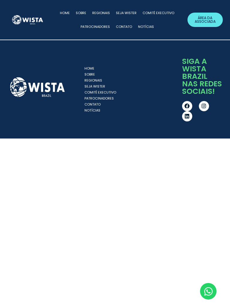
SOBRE (81, 12)
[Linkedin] (187, 116)
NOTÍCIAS (146, 26)
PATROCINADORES (95, 26)
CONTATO (124, 26)
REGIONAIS (101, 12)
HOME (65, 12)
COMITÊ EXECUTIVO (158, 12)
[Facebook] (187, 106)
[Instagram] (204, 106)
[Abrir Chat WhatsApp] (208, 291)
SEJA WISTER (126, 12)
